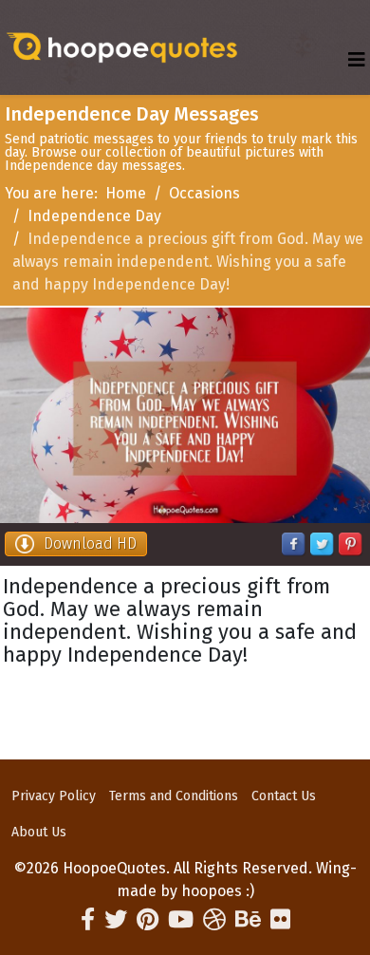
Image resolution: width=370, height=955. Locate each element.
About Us (38, 832)
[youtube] (181, 920)
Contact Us (283, 796)
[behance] (248, 920)
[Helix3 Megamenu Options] (356, 60)
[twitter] (115, 920)
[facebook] (88, 920)
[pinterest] (147, 920)
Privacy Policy (53, 796)
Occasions (204, 193)
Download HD (90, 543)
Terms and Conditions (173, 796)
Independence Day (94, 216)
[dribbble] (214, 920)
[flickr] (280, 920)
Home (125, 193)
